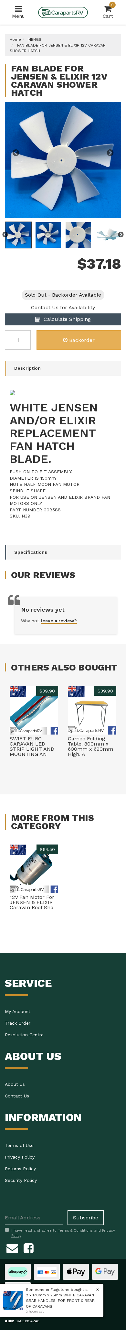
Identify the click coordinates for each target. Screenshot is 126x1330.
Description (27, 368)
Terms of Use (19, 1145)
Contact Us (17, 1095)
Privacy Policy (20, 1157)
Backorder (82, 340)
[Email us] (12, 1247)
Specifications (30, 552)
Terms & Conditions (75, 1230)
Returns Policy (20, 1168)
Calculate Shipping (66, 319)
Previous (16, 153)
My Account (17, 1011)
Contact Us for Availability (63, 307)
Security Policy (21, 1180)
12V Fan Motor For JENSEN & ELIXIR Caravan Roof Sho (32, 902)
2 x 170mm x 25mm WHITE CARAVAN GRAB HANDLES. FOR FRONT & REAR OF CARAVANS (60, 1300)
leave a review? (59, 620)
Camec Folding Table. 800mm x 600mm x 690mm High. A (90, 746)
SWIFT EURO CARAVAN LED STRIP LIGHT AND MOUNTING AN (32, 746)
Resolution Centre (24, 1034)
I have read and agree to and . (63, 1233)
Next (110, 153)
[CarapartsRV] (63, 12)
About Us (15, 1084)
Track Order (17, 1023)
